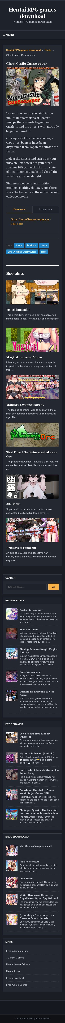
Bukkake (31, 245)
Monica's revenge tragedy (25, 405)
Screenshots (45, 209)
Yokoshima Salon (18, 309)
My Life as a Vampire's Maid (36, 846)
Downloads (19, 209)
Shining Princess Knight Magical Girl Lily (39, 651)
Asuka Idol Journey (31, 610)
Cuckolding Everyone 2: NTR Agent (37, 693)
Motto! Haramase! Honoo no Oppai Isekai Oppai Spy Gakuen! (39, 897)
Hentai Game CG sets (18, 964)
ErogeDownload (15, 978)
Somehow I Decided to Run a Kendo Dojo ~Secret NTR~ (37, 792)
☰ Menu (8, 34)
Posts (48, 50)
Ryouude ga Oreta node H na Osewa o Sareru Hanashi (37, 917)
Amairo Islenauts (30, 861)
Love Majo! (26, 878)
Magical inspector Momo (24, 357)
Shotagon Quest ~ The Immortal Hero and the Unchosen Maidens (39, 812)
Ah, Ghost (13, 504)
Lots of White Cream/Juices (22, 252)
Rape (43, 252)
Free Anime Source (16, 984)
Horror (44, 245)
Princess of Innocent (21, 548)
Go (53, 586)
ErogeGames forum (17, 951)
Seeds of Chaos (29, 629)
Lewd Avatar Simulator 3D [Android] (35, 735)
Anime (19, 245)
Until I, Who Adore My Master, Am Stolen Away (39, 772)
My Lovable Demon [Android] (37, 753)
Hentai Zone (13, 971)
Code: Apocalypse (30, 672)
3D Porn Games (15, 957)
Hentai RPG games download (23, 50)
